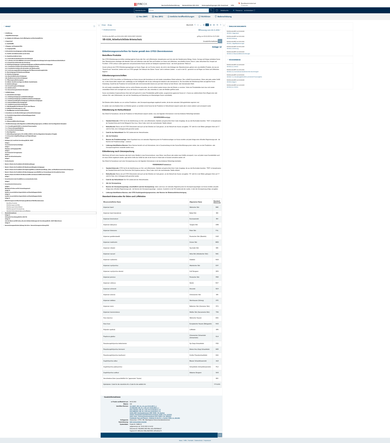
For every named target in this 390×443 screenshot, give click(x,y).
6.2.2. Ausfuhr (8, 119)
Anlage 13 (7, 215)
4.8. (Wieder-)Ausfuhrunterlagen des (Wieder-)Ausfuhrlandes (21, 82)
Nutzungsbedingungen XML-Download (215, 5)
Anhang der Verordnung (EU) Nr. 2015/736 (16, 217)
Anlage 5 (7, 154)
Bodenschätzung (224, 16)
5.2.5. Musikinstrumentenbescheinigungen (16, 104)
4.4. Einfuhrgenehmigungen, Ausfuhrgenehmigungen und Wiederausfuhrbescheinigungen (29, 64)
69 (214, 25)
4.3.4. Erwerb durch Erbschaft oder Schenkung (17, 62)
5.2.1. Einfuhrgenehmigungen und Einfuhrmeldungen (19, 96)
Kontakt (190, 440)
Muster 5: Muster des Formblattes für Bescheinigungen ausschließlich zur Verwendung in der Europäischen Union (35, 172)
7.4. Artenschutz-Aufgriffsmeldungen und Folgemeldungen (20, 136)
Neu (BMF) (143, 16)
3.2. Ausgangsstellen (10, 48)
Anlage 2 (7, 143)
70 (217, 25)
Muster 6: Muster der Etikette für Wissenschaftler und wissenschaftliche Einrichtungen (28, 174)
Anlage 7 (7, 176)
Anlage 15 (7, 223)
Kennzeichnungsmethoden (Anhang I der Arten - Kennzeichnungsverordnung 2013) (27, 225)
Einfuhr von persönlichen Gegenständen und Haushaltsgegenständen (23, 192)
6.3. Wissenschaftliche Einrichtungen (15, 121)
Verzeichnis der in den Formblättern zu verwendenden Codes (21, 179)
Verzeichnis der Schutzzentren (13, 184)
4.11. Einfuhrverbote (10, 88)
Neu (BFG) (158, 16)
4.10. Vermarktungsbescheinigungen (15, 86)
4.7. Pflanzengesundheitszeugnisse (14, 80)
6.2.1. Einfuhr (8, 117)
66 (204, 25)
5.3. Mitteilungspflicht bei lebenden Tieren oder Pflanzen (20, 106)
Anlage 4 (7, 150)
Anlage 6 (7, 158)
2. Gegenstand (8, 41)
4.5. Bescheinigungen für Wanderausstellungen (17, 72)
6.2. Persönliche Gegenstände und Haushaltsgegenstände (20, 115)
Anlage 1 (7, 138)
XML (110, 25)
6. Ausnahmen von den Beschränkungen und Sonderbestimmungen (23, 113)
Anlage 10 (7, 190)
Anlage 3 (7, 146)
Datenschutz (198, 440)
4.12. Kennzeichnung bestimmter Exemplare (16, 89)
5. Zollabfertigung (9, 92)
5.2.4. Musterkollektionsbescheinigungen (16, 102)
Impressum (207, 440)
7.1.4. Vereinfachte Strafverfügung (14, 130)
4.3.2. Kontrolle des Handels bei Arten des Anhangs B (19, 58)
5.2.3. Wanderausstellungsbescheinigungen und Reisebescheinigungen (23, 100)
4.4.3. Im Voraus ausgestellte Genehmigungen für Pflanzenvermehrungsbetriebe (26, 70)
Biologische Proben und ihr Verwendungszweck (17, 188)
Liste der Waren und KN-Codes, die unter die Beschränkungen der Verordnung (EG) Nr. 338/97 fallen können (33, 221)
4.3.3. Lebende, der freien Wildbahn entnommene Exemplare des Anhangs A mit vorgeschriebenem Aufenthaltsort (35, 60)
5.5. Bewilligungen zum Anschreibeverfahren (17, 110)
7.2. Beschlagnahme (10, 132)
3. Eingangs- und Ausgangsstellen (13, 46)
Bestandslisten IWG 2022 (190, 5)
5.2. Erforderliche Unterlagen (13, 94)
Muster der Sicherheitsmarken (13, 156)
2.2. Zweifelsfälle (9, 43)
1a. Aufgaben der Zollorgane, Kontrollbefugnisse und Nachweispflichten (24, 38)
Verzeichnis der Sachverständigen (14, 144)
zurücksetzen (248, 10)
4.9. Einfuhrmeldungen (11, 84)
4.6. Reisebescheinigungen (12, 74)
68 (210, 25)
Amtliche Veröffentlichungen (182, 16)
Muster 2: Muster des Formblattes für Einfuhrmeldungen (20, 164)
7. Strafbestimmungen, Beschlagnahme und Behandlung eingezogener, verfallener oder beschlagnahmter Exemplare (36, 123)
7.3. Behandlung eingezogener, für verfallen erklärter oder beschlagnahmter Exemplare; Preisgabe (31, 134)
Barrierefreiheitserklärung (170, 5)
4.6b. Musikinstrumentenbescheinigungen (16, 78)
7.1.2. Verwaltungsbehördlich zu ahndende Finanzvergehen (21, 126)
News (180, 440)
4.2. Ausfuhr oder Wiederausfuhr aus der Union (17, 53)
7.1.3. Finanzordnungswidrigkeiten (14, 128)
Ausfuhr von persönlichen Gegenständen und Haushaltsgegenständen (23, 196)
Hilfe (232, 5)
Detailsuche (224, 10)
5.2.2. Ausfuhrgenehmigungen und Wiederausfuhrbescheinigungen (23, 98)
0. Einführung (8, 33)
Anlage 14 (7, 219)
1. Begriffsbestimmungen (11, 35)
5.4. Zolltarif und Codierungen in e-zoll (15, 108)
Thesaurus (239, 10)
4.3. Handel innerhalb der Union (13, 56)
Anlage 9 (7, 186)
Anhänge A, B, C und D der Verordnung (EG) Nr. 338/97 (19, 140)
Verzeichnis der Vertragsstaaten (13, 152)
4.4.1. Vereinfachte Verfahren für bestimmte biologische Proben (22, 66)
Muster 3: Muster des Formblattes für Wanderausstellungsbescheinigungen (24, 167)
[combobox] (178, 10)
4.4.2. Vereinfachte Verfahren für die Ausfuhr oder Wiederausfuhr (22, 68)
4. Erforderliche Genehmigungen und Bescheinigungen (19, 51)
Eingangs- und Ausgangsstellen (13, 148)
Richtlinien (205, 16)
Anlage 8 (7, 181)
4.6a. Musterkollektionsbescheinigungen (16, 76)
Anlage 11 (7, 194)
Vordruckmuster (9, 161)
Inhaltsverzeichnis (109, 30)
